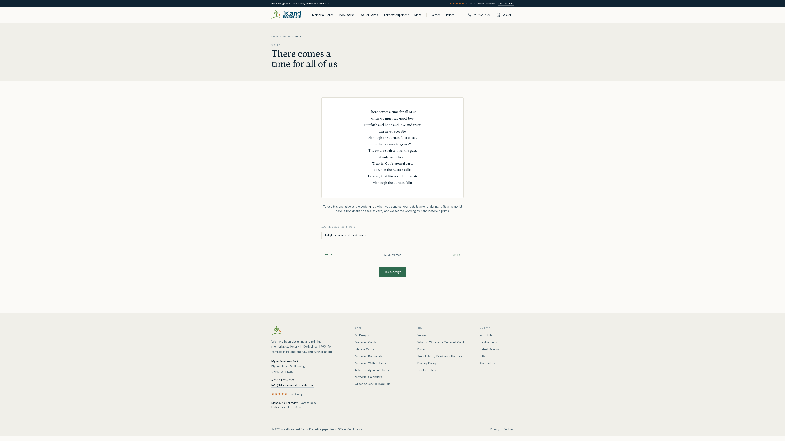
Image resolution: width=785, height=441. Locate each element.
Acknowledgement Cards (372, 370)
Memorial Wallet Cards (370, 363)
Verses (436, 15)
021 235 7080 (506, 3)
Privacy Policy (426, 363)
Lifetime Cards (364, 349)
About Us (486, 335)
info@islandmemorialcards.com (292, 385)
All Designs (362, 335)
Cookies (508, 429)
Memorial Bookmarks (369, 356)
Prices (450, 15)
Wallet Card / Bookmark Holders (439, 356)
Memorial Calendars (368, 377)
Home (274, 36)
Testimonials (488, 342)
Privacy (494, 429)
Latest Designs (489, 349)
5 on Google (296, 394)
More (418, 15)
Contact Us (487, 363)
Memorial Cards (323, 15)
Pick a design (392, 272)
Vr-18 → (458, 255)
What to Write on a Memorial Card (440, 342)
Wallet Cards (369, 15)
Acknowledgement (396, 15)
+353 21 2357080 (283, 380)
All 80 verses (392, 255)
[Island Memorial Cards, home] (286, 15)
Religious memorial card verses (346, 235)
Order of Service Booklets (372, 384)
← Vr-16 (326, 255)
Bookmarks (347, 15)
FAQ (483, 356)
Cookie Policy (426, 370)
